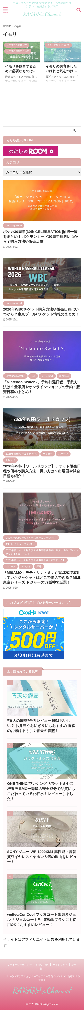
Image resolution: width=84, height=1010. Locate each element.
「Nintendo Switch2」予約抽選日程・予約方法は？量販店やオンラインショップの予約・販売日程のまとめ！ (41, 387)
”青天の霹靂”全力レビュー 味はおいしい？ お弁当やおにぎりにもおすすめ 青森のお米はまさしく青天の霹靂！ (41, 726)
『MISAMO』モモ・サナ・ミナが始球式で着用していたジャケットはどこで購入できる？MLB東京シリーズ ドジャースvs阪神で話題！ (42, 577)
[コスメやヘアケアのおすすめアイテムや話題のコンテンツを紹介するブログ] (42, 16)
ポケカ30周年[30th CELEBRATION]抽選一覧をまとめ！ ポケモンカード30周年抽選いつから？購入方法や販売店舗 (40, 236)
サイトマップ (60, 964)
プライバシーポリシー (19, 964)
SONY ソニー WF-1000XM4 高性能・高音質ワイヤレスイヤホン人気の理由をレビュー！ (42, 857)
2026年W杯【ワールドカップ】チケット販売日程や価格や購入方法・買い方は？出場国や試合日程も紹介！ (42, 471)
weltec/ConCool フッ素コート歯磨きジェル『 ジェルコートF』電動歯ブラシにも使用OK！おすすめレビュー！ (41, 920)
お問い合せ (42, 964)
